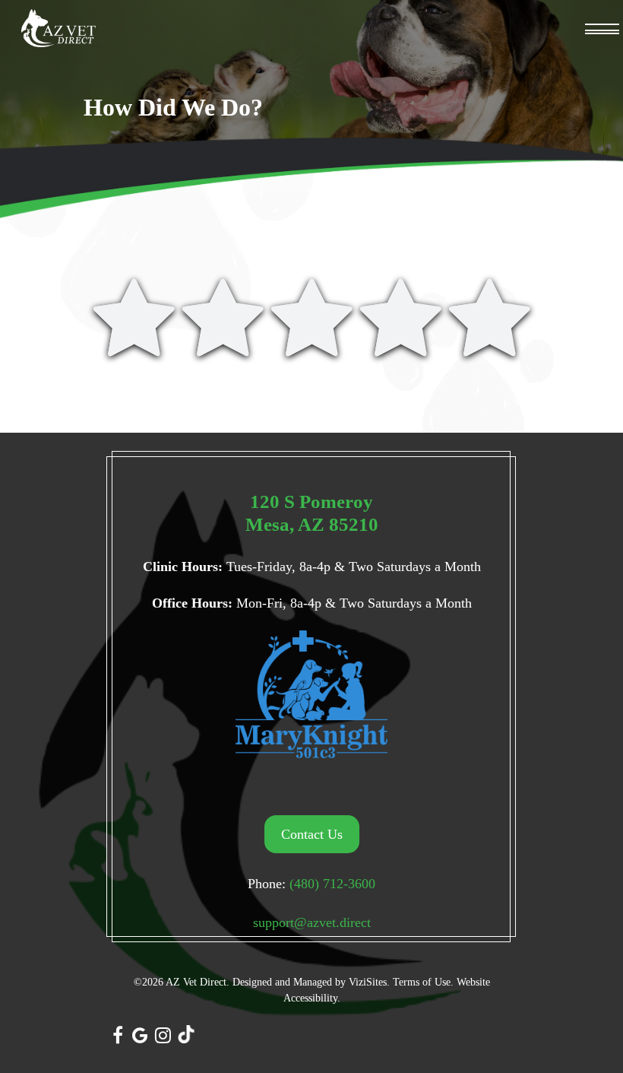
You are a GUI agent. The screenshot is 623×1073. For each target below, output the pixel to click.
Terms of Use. (423, 982)
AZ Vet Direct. (197, 982)
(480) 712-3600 (332, 883)
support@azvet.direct (312, 922)
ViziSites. (369, 982)
